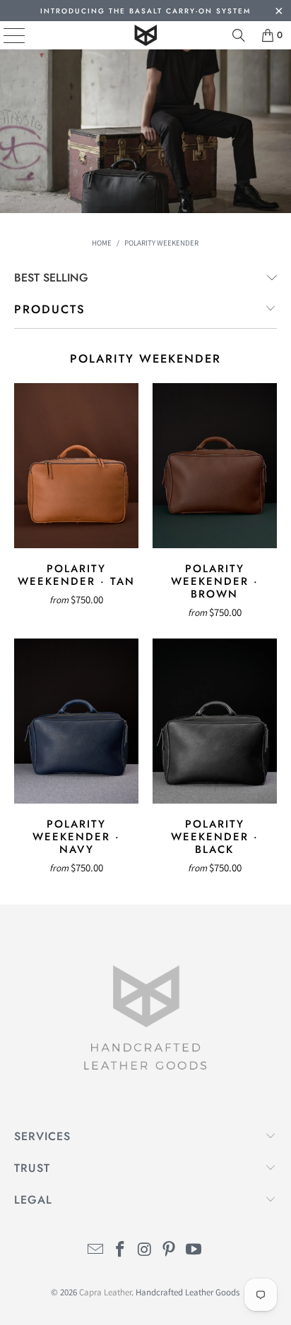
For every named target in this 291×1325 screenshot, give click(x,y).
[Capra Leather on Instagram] (144, 1251)
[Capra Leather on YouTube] (194, 1251)
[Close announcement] (278, 12)
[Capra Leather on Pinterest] (169, 1251)
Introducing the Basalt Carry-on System (145, 11)
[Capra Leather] (145, 35)
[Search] (238, 35)
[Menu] (4, 35)
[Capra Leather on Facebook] (120, 1251)
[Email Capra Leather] (96, 1251)
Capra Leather (105, 1292)
